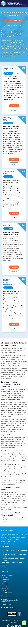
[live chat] (24, 623)
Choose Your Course (14, 20)
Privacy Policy (5, 586)
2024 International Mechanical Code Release (13, 546)
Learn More (14, 108)
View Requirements (14, 25)
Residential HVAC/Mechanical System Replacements (8, 277)
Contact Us (4, 573)
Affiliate (4, 578)
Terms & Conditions (7, 588)
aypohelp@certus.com (8, 603)
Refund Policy (5, 584)
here (12, 56)
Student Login (5, 575)
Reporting (4, 582)
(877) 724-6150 (6, 600)
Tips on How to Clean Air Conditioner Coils (13, 550)
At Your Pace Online (7, 571)
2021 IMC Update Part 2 (8, 116)
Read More (5, 564)
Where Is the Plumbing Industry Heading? (13, 554)
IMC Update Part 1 (8, 223)
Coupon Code (5, 580)
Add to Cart (14, 104)
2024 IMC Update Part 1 (9, 69)
